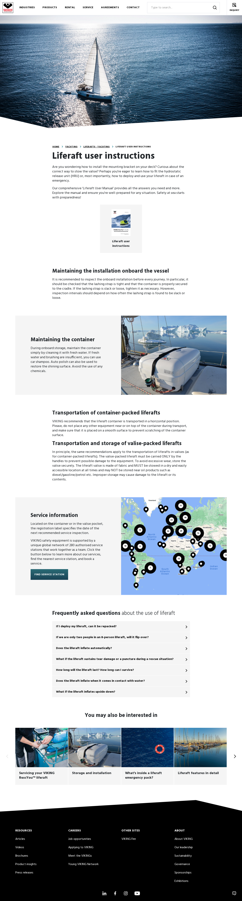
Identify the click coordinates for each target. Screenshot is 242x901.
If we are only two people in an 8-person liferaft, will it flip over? (102, 637)
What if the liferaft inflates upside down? (85, 691)
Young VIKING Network (83, 864)
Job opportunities (79, 839)
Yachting (71, 147)
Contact (133, 7)
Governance (182, 864)
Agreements (110, 7)
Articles (20, 839)
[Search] (215, 8)
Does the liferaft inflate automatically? (84, 648)
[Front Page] (7, 7)
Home (55, 147)
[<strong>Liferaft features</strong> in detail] (200, 756)
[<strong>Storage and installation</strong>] (94, 756)
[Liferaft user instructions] (121, 229)
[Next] (234, 756)
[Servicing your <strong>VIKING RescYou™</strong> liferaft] (41, 756)
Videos (19, 847)
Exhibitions (181, 881)
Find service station (49, 574)
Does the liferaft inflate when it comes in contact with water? (100, 680)
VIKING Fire (128, 839)
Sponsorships (182, 872)
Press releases (24, 872)
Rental (70, 7)
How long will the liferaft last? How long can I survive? (95, 670)
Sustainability (183, 855)
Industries (27, 7)
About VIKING (183, 839)
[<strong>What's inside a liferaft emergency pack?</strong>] (147, 756)
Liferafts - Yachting (96, 147)
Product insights (26, 864)
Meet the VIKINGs (80, 855)
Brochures (21, 855)
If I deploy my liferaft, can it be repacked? (86, 626)
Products (49, 7)
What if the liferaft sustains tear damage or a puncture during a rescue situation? (115, 659)
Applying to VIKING (80, 847)
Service (88, 7)
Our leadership (183, 847)
